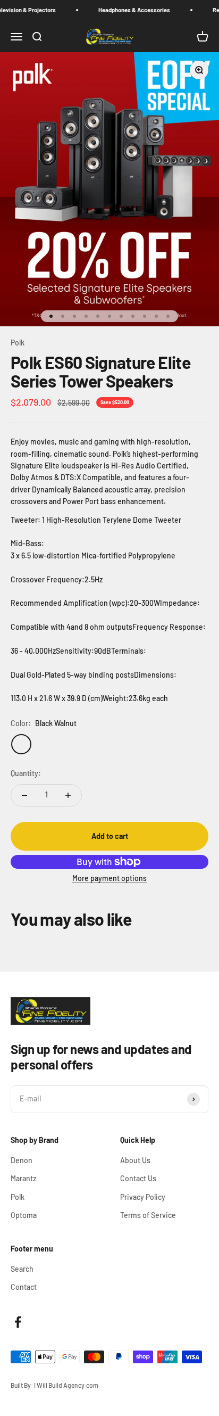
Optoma (24, 1215)
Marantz (23, 1178)
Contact (24, 1286)
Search (22, 1268)
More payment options (109, 878)
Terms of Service (148, 1215)
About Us (135, 1160)
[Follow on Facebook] (18, 1322)
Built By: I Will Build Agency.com (54, 1385)
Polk (17, 342)
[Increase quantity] (68, 795)
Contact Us (138, 1178)
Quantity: (26, 773)
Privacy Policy (142, 1196)
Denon (21, 1160)
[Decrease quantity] (24, 795)
